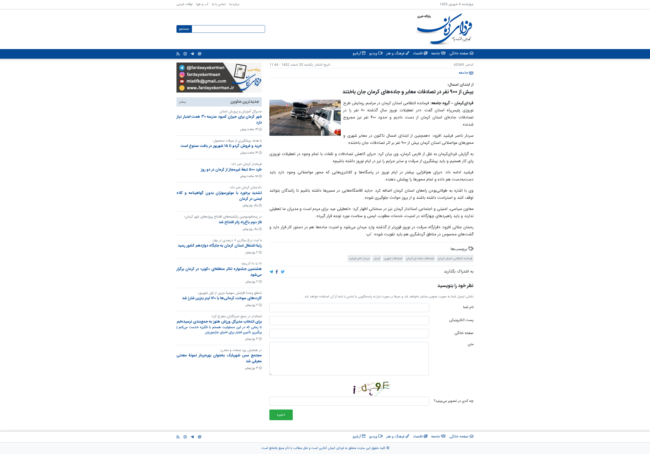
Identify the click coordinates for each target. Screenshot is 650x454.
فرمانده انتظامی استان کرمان (455, 258)
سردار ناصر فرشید (359, 258)
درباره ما (234, 4)
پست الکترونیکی (461, 320)
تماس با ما (218, 4)
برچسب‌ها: (459, 249)
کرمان (376, 258)
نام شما (468, 307)
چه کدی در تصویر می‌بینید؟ (454, 401)
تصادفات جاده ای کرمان (420, 258)
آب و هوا (202, 4)
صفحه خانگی (464, 333)
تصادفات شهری (393, 258)
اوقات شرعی (184, 4)
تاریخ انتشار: (321, 65)
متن (471, 344)
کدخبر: (469, 65)
